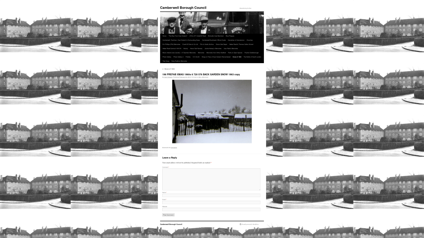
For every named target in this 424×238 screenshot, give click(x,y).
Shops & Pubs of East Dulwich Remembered (216, 57)
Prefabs (188, 57)
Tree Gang (166, 61)
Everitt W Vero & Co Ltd (190, 44)
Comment (165, 167)
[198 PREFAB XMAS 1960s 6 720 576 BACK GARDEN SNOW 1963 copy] (212, 111)
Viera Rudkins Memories (179, 61)
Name (164, 192)
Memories (201, 53)
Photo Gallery (167, 57)
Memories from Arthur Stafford (216, 53)
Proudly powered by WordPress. (250, 224)
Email (164, 199)
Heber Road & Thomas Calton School (241, 44)
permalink (174, 147)
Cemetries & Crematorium (236, 40)
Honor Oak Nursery (196, 48)
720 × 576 (201, 77)
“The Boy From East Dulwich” (177, 36)
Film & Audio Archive (207, 44)
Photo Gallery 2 (178, 57)
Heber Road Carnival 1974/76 (172, 48)
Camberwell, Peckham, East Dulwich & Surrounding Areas (181, 40)
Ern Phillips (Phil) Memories (171, 44)
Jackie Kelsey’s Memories (213, 48)
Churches (250, 40)
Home (164, 36)
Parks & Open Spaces (235, 53)
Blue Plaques (230, 36)
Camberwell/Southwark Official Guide (214, 40)
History (185, 48)
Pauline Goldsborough (252, 53)
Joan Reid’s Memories (231, 48)
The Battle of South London (252, 57)
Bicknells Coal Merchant (216, 36)
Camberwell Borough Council (183, 7)
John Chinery (168, 77)
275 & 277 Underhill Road (198, 36)
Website (164, 206)
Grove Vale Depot (221, 44)
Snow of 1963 (237, 57)
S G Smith (196, 57)
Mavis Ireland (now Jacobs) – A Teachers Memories (179, 53)
